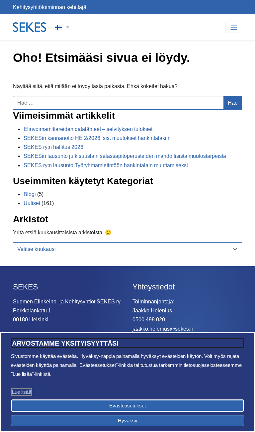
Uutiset (32, 203)
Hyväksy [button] (127, 420)
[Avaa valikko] (233, 27)
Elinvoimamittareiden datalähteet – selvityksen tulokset (88, 129)
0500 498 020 (148, 319)
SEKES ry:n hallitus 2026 (53, 147)
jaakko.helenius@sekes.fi (162, 329)
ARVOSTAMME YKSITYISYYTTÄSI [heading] (65, 343)
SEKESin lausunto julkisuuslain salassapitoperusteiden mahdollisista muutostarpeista (125, 156)
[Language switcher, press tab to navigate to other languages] (62, 27)
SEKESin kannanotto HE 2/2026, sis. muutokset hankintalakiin (97, 138)
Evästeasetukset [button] (127, 405)
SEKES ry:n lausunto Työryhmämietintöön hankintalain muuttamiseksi (106, 165)
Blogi (30, 194)
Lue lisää (21, 392)
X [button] (242, 342)
